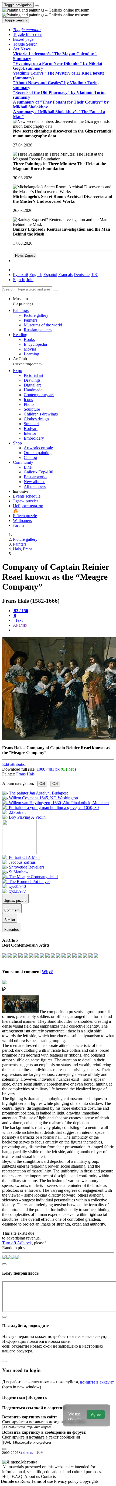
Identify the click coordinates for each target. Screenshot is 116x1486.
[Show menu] (37, 6)
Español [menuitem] (50, 274)
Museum (23, 301)
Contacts (48, 1476)
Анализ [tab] (20, 625)
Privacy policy (67, 1481)
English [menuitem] (35, 274)
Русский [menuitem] (20, 274)
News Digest (25, 255)
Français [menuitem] (65, 274)
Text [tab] (18, 620)
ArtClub (27, 361)
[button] (27, 29)
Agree (96, 1415)
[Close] (55, 290)
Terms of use (42, 1481)
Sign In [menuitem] (19, 279)
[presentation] (63, 630)
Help (7, 1476)
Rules (25, 1481)
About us (32, 1476)
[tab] (20, 610)
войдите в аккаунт (97, 1382)
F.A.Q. (18, 1476)
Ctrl (42, 784)
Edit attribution (15, 764)
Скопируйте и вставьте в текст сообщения (41, 1437)
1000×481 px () (56, 769)
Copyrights (89, 1481)
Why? (47, 971)
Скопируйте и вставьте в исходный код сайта (44, 1421)
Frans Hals (25, 774)
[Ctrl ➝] (21, 857)
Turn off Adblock (17, 1243)
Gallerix (26, 1452)
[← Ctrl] (24, 817)
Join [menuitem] (29, 279)
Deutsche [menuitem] (82, 274)
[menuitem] (94, 274)
